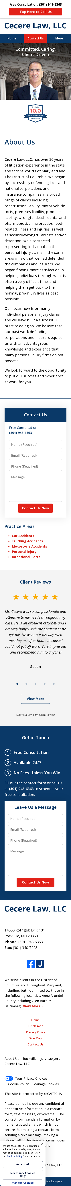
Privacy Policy (35, 1032)
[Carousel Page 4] (44, 683)
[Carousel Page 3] (35, 683)
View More (35, 698)
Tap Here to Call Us (36, 11)
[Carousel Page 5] (53, 683)
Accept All (22, 1164)
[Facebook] (31, 964)
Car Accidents (23, 536)
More (59, 38)
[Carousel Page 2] (26, 683)
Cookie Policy (18, 1084)
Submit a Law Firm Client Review (35, 714)
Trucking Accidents (27, 541)
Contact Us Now (35, 508)
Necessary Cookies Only (22, 1174)
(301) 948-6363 (30, 941)
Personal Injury (24, 551)
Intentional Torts (26, 557)
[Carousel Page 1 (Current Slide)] (17, 683)
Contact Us (35, 38)
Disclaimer (35, 1026)
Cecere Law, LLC (50, 1165)
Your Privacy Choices (31, 1078)
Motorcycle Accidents (29, 546)
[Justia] (40, 964)
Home (11, 38)
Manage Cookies (46, 1084)
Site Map (35, 1038)
